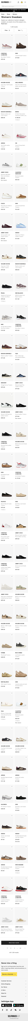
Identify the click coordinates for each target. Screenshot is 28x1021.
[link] (7, 57)
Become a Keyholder (7, 974)
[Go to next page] (25, 948)
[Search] (3, 6)
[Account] (18, 2)
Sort (19, 30)
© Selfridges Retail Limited (14, 1018)
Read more (4, 23)
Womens (15, 14)
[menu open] (25, 2)
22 (20, 948)
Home (2, 14)
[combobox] (15, 6)
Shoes (8, 14)
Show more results (14, 942)
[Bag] (21, 2)
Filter (6, 30)
